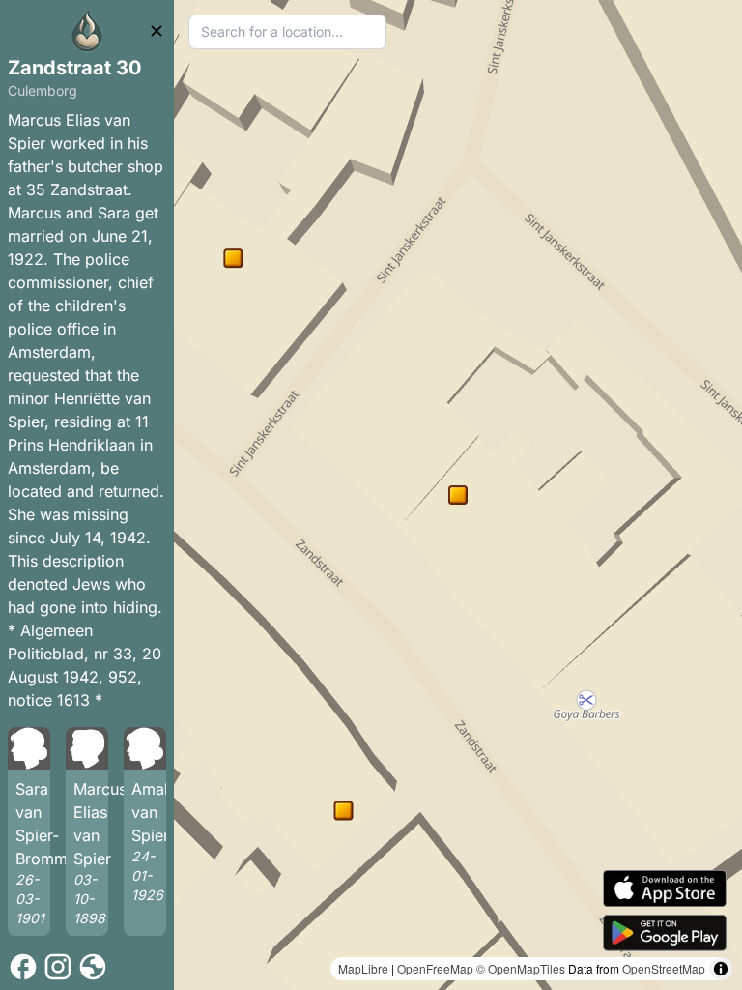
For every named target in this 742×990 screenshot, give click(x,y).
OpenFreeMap (435, 968)
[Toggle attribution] (720, 968)
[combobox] (287, 31)
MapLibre (363, 968)
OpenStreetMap (663, 968)
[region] (458, 495)
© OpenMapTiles (520, 968)
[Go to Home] (87, 31)
